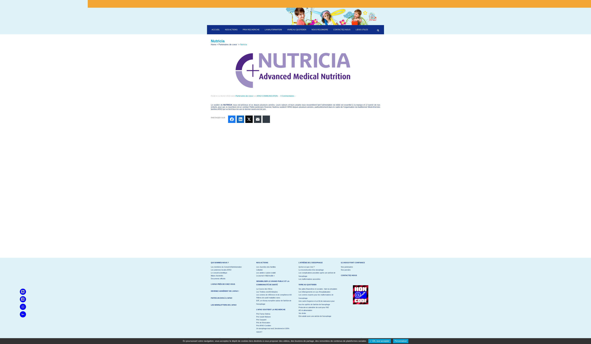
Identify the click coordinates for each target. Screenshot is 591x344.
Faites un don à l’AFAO (221, 298)
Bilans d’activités (217, 276)
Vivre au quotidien (307, 285)
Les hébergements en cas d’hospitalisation (314, 292)
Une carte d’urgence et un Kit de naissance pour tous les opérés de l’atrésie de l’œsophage (317, 302)
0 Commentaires (287, 96)
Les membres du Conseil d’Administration (226, 267)
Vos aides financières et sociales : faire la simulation (318, 289)
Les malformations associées (309, 279)
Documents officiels (218, 279)
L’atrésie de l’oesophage (311, 263)
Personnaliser (401, 341)
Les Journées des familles (266, 267)
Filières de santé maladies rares (268, 298)
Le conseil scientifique (219, 273)
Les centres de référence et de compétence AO (274, 295)
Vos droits (302, 313)
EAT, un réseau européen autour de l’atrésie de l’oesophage (273, 302)
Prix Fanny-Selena (263, 314)
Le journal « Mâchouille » (265, 276)
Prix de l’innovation (263, 323)
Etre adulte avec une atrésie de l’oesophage (315, 316)
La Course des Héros (264, 289)
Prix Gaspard (261, 320)
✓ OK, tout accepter (379, 341)
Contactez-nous (349, 275)
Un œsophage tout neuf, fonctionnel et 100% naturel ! (272, 330)
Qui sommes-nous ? (220, 263)
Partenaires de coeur (228, 44)
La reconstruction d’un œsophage (311, 270)
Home (213, 44)
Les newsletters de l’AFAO (224, 305)
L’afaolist (259, 270)
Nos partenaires (347, 267)
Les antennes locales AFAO (221, 270)
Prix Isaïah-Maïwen (263, 317)
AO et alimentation (305, 310)
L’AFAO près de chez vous (223, 284)
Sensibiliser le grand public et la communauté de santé (272, 283)
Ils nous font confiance (353, 263)
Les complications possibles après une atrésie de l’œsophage (317, 274)
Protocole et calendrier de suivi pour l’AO (314, 307)
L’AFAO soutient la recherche (270, 309)
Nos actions (262, 263)
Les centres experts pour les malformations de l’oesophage (316, 296)
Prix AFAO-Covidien (263, 325)
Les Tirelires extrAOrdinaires (267, 292)
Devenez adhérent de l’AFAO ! (225, 291)
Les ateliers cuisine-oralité (266, 273)
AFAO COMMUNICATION (267, 96)
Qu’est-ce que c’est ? (307, 267)
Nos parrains (346, 270)
